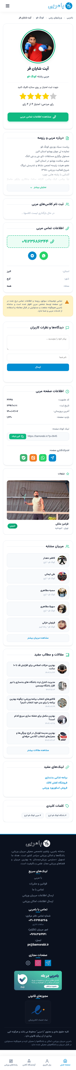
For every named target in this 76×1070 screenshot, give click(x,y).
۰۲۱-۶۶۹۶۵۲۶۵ (38, 920)
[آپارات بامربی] (28, 963)
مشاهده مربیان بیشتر (38, 638)
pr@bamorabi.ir (38, 945)
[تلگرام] (32, 255)
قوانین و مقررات (38, 884)
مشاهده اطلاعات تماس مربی (35, 117)
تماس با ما (38, 890)
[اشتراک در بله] (23, 457)
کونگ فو (40, 18)
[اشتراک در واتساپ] (42, 457)
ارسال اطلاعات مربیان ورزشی (38, 895)
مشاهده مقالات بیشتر (38, 750)
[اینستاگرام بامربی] (38, 963)
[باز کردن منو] (7, 6)
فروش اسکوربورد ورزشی (54, 788)
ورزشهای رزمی (55, 18)
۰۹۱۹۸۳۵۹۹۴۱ (38, 934)
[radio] (23, 97)
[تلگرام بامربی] (48, 963)
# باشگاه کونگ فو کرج (57, 815)
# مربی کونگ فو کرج (32, 815)
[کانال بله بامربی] (38, 980)
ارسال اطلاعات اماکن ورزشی (38, 901)
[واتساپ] (43, 255)
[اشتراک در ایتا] (33, 457)
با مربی (38, 878)
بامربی (70, 18)
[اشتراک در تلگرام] (52, 457)
